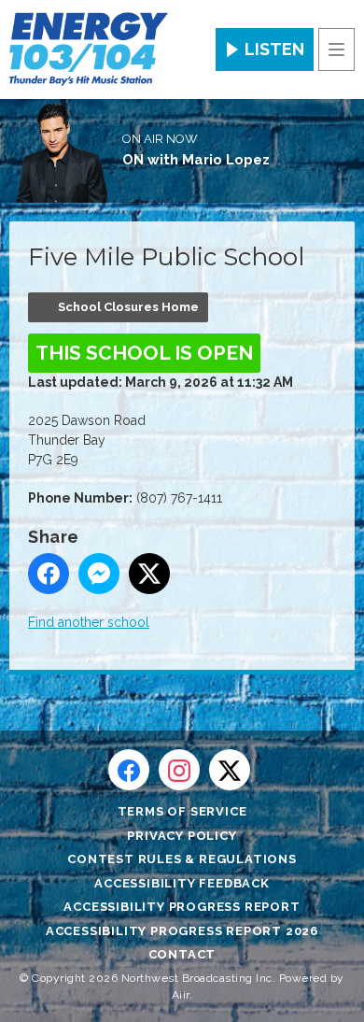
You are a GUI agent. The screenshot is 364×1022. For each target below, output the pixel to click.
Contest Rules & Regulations (182, 859)
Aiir (180, 994)
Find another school (88, 622)
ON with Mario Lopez (196, 159)
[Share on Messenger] (98, 573)
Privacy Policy (181, 836)
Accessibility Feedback (182, 883)
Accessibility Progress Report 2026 (182, 931)
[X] (229, 769)
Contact (182, 954)
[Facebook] (128, 769)
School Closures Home (128, 307)
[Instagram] (179, 769)
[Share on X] (149, 573)
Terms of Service (182, 811)
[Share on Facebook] (48, 573)
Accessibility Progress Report (181, 907)
